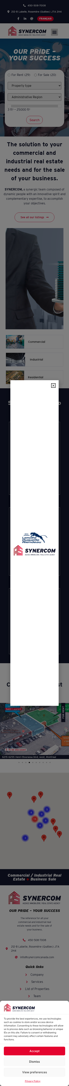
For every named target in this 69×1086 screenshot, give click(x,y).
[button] (53, 385)
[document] (34, 543)
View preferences (34, 1072)
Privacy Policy (32, 1081)
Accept (35, 1051)
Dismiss (34, 1061)
